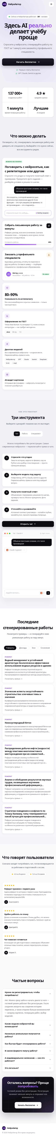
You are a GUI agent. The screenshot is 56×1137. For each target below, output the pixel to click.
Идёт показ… (46, 533)
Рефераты (10, 648)
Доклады (23, 648)
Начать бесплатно (26, 62)
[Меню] (51, 4)
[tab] (17, 433)
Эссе (33, 648)
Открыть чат (26, 524)
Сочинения (45, 648)
